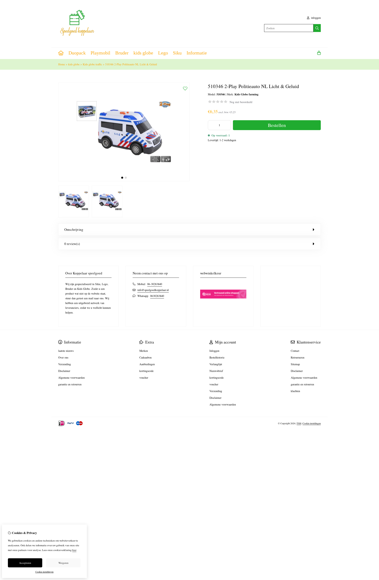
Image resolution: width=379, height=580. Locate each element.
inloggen (315, 18)
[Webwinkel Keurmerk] (223, 305)
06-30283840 (154, 284)
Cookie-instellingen (312, 423)
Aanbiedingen (147, 364)
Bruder (122, 52)
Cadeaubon (145, 357)
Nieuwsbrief (216, 371)
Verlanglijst (215, 364)
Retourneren (297, 357)
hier (74, 550)
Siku (177, 52)
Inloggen (214, 351)
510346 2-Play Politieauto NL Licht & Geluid (131, 64)
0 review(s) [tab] (72, 243)
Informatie (197, 52)
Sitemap (295, 364)
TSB (299, 423)
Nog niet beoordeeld (241, 102)
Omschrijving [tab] (73, 229)
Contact (295, 351)
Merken (143, 351)
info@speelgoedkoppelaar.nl (153, 290)
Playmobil (100, 52)
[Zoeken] (317, 28)
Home (61, 64)
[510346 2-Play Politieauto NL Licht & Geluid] (124, 180)
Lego (163, 52)
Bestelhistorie (216, 357)
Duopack (77, 52)
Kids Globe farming (246, 94)
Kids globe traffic (92, 64)
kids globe (143, 52)
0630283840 (157, 296)
